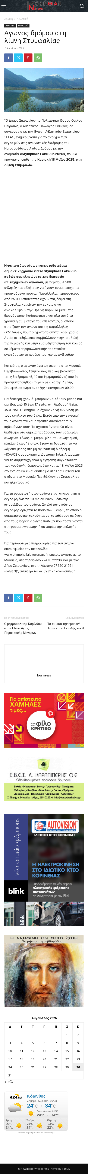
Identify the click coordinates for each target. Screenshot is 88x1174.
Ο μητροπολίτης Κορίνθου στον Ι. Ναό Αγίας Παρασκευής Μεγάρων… (23, 628)
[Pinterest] (28, 57)
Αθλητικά (22, 19)
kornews (44, 675)
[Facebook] (8, 57)
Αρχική (8, 19)
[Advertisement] (44, 217)
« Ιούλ (8, 1082)
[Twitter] (18, 57)
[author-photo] (44, 669)
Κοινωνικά (23, 25)
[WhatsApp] (38, 57)
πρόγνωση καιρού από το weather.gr (36, 1133)
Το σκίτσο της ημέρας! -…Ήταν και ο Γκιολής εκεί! (65, 626)
